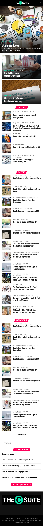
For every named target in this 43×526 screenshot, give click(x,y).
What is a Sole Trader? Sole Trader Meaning (19, 478)
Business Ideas (8, 454)
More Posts (21, 435)
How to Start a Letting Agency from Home (18, 466)
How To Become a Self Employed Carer (17, 460)
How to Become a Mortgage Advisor (16, 472)
